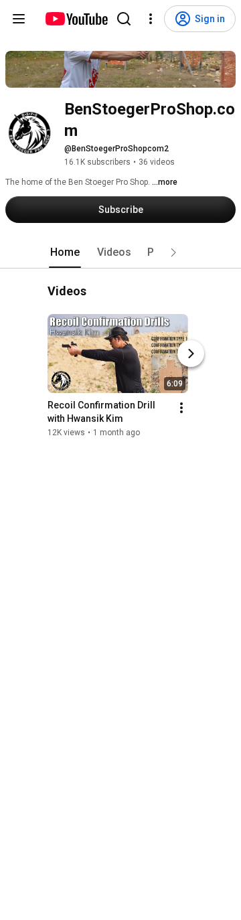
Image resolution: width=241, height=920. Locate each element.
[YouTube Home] (76, 18)
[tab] (65, 252)
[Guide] (19, 19)
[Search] (124, 19)
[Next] (190, 354)
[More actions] (181, 408)
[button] (173, 252)
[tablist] (120, 252)
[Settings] (151, 19)
